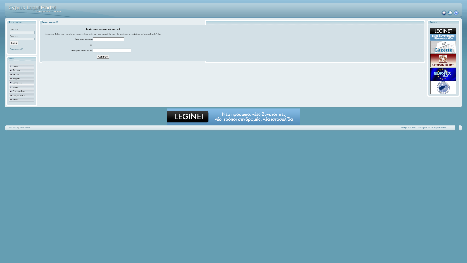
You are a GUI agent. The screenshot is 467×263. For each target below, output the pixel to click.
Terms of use (24, 127)
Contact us (13, 127)
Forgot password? (16, 49)
